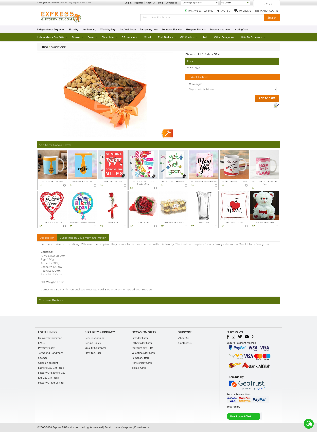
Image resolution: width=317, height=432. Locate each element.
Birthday (73, 29)
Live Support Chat (240, 416)
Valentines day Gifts (143, 352)
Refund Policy (93, 342)
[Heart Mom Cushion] (234, 205)
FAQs (41, 342)
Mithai (147, 37)
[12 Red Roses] (143, 205)
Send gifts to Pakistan (48, 2)
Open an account (48, 362)
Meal (204, 37)
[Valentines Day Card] (112, 164)
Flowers (75, 37)
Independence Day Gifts (50, 29)
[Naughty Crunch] (167, 134)
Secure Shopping (94, 337)
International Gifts (266, 10)
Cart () (267, 3)
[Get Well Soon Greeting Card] (173, 164)
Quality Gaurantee (95, 347)
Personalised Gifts (220, 29)
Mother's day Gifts (142, 347)
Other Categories (224, 37)
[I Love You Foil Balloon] (52, 205)
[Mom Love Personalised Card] (203, 164)
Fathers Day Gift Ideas (51, 367)
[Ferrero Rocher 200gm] (173, 205)
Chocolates (108, 37)
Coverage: (195, 84)
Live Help (225, 10)
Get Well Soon (128, 29)
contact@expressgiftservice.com (131, 427)
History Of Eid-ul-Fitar (51, 382)
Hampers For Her (172, 29)
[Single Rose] (112, 205)
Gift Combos (187, 37)
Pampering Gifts (149, 29)
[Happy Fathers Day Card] (82, 164)
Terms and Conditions (50, 352)
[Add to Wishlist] (276, 105)
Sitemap (43, 357)
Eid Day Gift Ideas (48, 377)
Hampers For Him (196, 29)
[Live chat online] (309, 424)
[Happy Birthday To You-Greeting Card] (143, 164)
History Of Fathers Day (51, 372)
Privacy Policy (46, 347)
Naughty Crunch (58, 47)
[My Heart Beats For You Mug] (234, 164)
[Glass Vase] (203, 205)
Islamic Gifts (139, 367)
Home (45, 47)
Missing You (241, 29)
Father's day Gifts (142, 342)
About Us (183, 337)
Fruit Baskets (165, 37)
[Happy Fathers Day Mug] (52, 164)
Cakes (91, 37)
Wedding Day (108, 29)
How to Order (93, 352)
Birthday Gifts (140, 337)
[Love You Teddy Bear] (264, 205)
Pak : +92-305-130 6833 (200, 10)
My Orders (245, 10)
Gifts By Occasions (251, 37)
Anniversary (89, 29)
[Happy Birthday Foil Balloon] (82, 205)
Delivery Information (50, 337)
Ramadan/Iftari (140, 357)
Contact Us (185, 342)
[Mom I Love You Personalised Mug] (264, 164)
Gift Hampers (129, 37)
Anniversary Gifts (142, 362)
